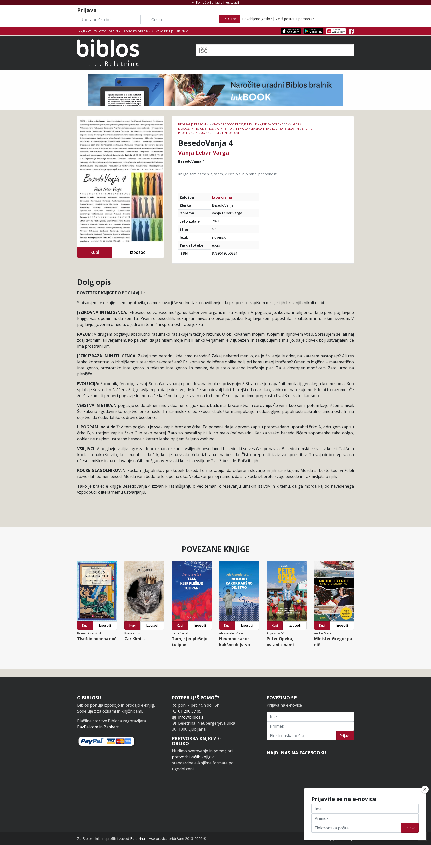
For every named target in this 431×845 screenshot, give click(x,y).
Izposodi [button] (138, 252)
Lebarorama (222, 197)
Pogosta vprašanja (138, 31)
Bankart (111, 727)
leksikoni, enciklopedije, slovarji (275, 128)
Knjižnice (85, 31)
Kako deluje (164, 31)
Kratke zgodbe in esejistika (232, 124)
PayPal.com (87, 727)
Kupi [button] (94, 252)
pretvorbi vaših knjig (191, 757)
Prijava (345, 735)
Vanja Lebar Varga (203, 152)
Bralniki (115, 31)
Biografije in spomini (193, 124)
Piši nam (182, 31)
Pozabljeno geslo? (257, 18)
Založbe (100, 31)
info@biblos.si (191, 717)
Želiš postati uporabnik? (295, 18)
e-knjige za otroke (269, 124)
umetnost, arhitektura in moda (224, 128)
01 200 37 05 (189, 711)
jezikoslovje (231, 133)
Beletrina (137, 838)
